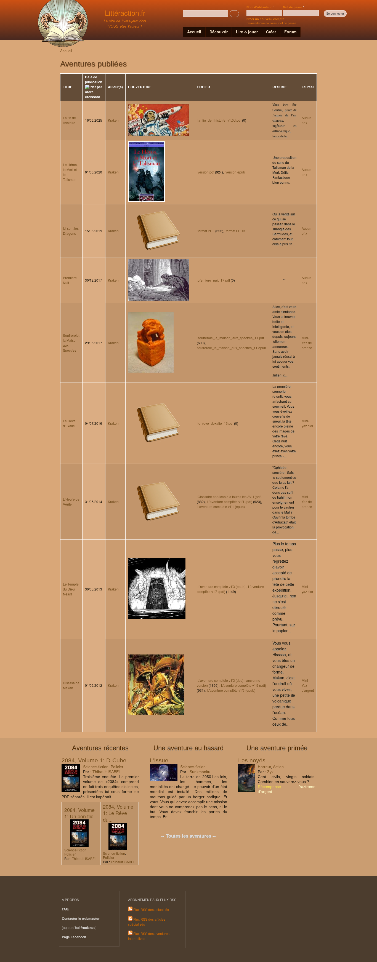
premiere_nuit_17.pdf (214, 280)
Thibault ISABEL (106, 771)
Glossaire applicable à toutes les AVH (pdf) (230, 496)
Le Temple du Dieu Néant (71, 589)
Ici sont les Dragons (71, 231)
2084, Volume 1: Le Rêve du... (118, 813)
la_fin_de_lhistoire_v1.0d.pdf (219, 120)
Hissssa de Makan (71, 685)
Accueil (194, 31)
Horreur (264, 767)
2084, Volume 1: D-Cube (94, 760)
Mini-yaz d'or (307, 423)
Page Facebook (74, 937)
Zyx (270, 771)
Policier (117, 767)
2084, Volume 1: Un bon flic (79, 813)
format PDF (206, 230)
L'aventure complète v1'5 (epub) (231, 690)
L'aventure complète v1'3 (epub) (222, 586)
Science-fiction (95, 767)
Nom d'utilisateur (260, 7)
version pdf (206, 172)
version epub (235, 172)
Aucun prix (306, 120)
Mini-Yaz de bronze (307, 342)
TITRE (67, 87)
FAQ (65, 909)
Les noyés (252, 760)
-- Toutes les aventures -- (188, 836)
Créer (271, 31)
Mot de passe (293, 7)
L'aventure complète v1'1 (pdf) (229, 501)
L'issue (159, 760)
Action (278, 767)
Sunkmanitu (200, 771)
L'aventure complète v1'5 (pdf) (243, 685)
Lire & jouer (247, 31)
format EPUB (235, 230)
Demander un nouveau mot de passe (271, 23)
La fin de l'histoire (69, 120)
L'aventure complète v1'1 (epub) (221, 506)
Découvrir (218, 31)
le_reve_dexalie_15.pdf (215, 423)
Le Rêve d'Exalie (69, 423)
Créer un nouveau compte (265, 19)
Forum (290, 31)
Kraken (113, 120)
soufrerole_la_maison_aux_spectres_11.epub (231, 347)
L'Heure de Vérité (71, 501)
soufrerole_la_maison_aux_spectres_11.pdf (231, 337)
